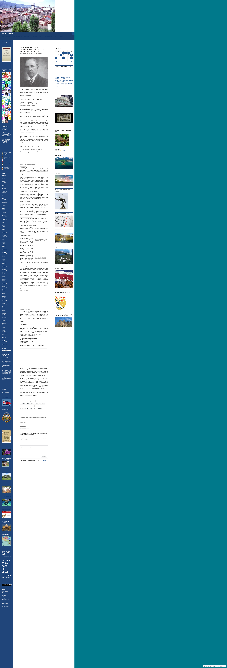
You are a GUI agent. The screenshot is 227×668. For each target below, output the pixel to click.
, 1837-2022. (68, 108)
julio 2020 (3, 273)
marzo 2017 (4, 330)
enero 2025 (3, 201)
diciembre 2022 (4, 232)
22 (63, 58)
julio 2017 (3, 324)
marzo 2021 (4, 262)
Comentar (44, 456)
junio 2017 (3, 326)
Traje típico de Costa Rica (6, 360)
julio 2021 (3, 256)
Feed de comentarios (5, 392)
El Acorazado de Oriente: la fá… (7, 157)
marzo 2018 (4, 313)
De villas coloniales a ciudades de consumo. (29, 423)
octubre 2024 (4, 205)
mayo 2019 (3, 293)
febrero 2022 (4, 246)
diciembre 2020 (4, 266)
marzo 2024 (4, 212)
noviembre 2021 (4, 250)
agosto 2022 (4, 238)
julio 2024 (3, 209)
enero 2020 (3, 282)
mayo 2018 (3, 310)
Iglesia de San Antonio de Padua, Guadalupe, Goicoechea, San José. (6, 140)
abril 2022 (3, 243)
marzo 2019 (4, 296)
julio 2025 (3, 194)
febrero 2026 (4, 184)
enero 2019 (3, 299)
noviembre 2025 (4, 188)
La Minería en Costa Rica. (6, 131)
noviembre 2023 (4, 216)
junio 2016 (3, 340)
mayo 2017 (3, 327)
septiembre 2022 (4, 236)
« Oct (56, 61)
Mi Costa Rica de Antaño (8, 33)
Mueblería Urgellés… (5, 128)
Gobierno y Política (30, 417)
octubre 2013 (4, 343)
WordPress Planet (5, 604)
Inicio (3, 36)
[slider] (10, 585)
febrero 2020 (4, 280)
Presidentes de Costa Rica (41, 417)
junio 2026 (3, 178)
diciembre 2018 (4, 300)
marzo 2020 (4, 279)
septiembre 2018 (4, 304)
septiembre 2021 (4, 253)
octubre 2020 (4, 269)
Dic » (71, 61)
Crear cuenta (4, 388)
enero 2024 (3, 215)
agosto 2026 (4, 175)
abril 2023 (3, 226)
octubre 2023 (4, 218)
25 (71, 58)
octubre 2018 (4, 303)
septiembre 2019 (4, 287)
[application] (6, 585)
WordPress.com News (5, 606)
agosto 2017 (4, 323)
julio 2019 (3, 290)
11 (71, 54)
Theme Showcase (5, 603)
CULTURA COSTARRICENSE (36, 36)
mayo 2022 (3, 242)
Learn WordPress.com (5, 599)
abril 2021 (3, 260)
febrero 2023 (4, 229)
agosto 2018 (4, 306)
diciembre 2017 (4, 317)
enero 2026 (3, 185)
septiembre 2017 (4, 321)
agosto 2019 (4, 289)
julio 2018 (3, 307)
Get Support (4, 598)
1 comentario (39, 53)
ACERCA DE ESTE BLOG (6, 551)
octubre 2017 (4, 320)
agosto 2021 (4, 255)
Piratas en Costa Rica (24, 427)
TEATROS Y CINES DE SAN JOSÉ (60, 108)
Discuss (3, 593)
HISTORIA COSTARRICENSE (58, 36)
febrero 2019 (4, 297)
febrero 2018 (4, 314)
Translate (63, 150)
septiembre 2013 (4, 344)
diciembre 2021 (4, 249)
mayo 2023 (3, 225)
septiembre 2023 (4, 219)
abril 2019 (3, 294)
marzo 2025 (4, 199)
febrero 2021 (4, 263)
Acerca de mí (7, 36)
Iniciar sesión (4, 389)
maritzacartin (32, 53)
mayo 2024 (3, 211)
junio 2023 (3, 223)
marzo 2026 (4, 182)
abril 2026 (3, 181)
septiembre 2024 (4, 206)
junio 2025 (3, 195)
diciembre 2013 (4, 341)
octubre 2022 (4, 235)
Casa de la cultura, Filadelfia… (7, 153)
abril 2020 (3, 277)
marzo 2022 (4, 245)
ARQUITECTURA (27, 36)
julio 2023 (3, 222)
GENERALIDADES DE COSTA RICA (17, 36)
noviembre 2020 (4, 267)
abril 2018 (3, 311)
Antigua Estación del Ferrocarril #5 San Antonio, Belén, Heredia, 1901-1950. (6, 376)
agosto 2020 (4, 272)
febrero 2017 (4, 331)
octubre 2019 (4, 286)
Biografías (23, 417)
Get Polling (3, 596)
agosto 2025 (4, 192)
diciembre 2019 (4, 283)
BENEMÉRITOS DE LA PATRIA (60, 124)
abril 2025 (3, 198)
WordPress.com (4, 393)
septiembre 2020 (4, 270)
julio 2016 (3, 338)
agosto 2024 (4, 208)
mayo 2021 (3, 259)
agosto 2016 (4, 337)
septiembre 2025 (4, 191)
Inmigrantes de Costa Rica (48, 36)
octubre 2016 (4, 334)
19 (55, 58)
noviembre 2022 (4, 233)
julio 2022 (3, 239)
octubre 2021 (4, 252)
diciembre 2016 (4, 333)
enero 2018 (3, 316)
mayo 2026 (3, 179)
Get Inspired (4, 595)
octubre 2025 (4, 189)
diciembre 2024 (4, 202)
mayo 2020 (3, 276)
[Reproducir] (3, 584)
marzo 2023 (4, 228)
